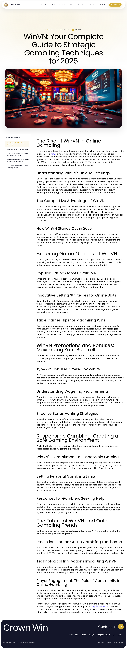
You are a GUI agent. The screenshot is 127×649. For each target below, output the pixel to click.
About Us (101, 642)
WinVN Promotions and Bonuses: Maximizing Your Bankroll (17, 154)
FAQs (91, 635)
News (83, 635)
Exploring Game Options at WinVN (18, 149)
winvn (53, 154)
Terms (115, 642)
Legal (121, 642)
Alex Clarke (78, 29)
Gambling (49, 29)
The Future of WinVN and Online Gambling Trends (17, 166)
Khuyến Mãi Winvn (99, 606)
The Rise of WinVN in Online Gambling (16, 144)
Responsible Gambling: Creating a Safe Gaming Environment (18, 160)
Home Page (73, 635)
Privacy (108, 642)
